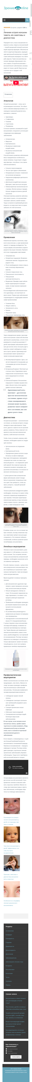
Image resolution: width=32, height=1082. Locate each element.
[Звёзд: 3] (7, 27)
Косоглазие (9, 973)
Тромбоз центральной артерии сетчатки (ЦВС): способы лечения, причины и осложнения (15, 1015)
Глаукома (8, 942)
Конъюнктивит (10, 969)
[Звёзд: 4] (8, 27)
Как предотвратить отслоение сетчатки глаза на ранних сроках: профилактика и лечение (16, 1032)
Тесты (7, 977)
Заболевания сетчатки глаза (14, 962)
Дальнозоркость (11, 950)
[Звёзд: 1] (4, 27)
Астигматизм (10, 931)
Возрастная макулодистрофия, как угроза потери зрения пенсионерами (15, 1024)
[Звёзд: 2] (5, 27)
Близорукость (10, 938)
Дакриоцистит (10, 946)
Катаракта (9, 965)
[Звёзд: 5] (9, 27)
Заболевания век (11, 958)
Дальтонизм (9, 954)
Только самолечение (12, 1053)
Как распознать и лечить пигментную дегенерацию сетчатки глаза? (16, 1001)
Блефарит (9, 934)
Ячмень (8, 985)
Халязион (9, 981)
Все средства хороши (12, 1049)
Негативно (9, 1051)
